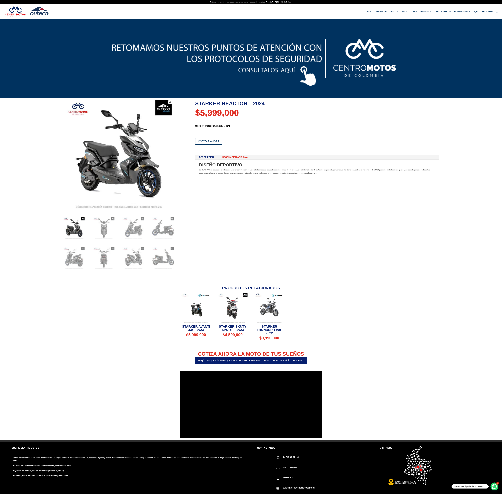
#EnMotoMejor (286, 2)
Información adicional (235, 157)
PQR (476, 12)
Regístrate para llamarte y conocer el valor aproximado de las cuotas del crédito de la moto (251, 360)
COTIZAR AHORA (208, 141)
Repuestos (426, 12)
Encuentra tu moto (386, 12)
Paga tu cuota (409, 12)
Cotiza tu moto (443, 12)
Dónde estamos (462, 12)
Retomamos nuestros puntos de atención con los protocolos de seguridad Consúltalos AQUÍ (244, 2)
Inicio (369, 12)
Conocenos (487, 12)
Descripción (206, 157)
